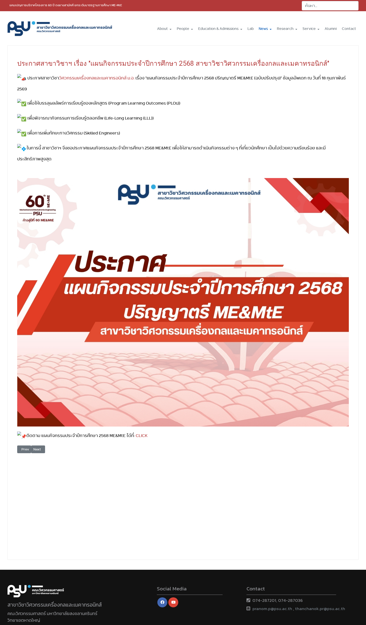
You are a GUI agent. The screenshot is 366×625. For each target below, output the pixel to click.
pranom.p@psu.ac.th (272, 608)
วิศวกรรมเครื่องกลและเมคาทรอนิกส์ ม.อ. (96, 78)
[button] (164, 28)
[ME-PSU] (59, 28)
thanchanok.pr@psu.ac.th (320, 608)
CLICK (142, 435)
